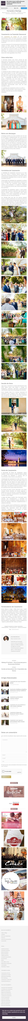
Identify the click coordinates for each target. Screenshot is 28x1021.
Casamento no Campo (13, 626)
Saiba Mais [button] (5, 1013)
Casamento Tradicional (6, 979)
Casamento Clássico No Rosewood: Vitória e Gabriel (16, 713)
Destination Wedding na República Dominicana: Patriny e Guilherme (18, 690)
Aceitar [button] (14, 1017)
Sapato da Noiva (4, 955)
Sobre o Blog (4, 932)
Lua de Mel (3, 940)
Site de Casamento (5, 997)
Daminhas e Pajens (5, 966)
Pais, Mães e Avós (5, 961)
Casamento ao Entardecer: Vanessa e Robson (16, 697)
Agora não (16, 8)
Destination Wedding (6, 976)
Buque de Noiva (4, 953)
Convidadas (3, 965)
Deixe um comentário (22, 627)
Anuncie (3, 937)
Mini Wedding (4, 978)
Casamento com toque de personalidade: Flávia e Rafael (17, 721)
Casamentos (20, 626)
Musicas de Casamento (6, 994)
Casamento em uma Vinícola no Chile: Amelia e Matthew (17, 705)
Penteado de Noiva (5, 950)
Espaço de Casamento (6, 992)
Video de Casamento (5, 1002)
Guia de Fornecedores (6, 939)
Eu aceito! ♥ (24, 8)
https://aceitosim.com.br (16, 638)
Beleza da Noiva (4, 952)
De (5, 627)
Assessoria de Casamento (6, 987)
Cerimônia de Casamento (6, 989)
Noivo (2, 960)
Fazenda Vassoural (15, 629)
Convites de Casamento (6, 995)
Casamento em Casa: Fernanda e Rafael (18, 682)
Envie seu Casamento (5, 936)
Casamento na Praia (5, 973)
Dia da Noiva (4, 958)
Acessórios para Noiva (6, 957)
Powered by (3, 8)
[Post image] (5, 684)
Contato (3, 934)
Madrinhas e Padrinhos (6, 963)
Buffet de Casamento (5, 990)
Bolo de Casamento (5, 1003)
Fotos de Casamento (5, 1000)
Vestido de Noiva (5, 948)
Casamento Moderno (5, 981)
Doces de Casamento (5, 1005)
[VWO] (6, 8)
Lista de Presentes (5, 998)
